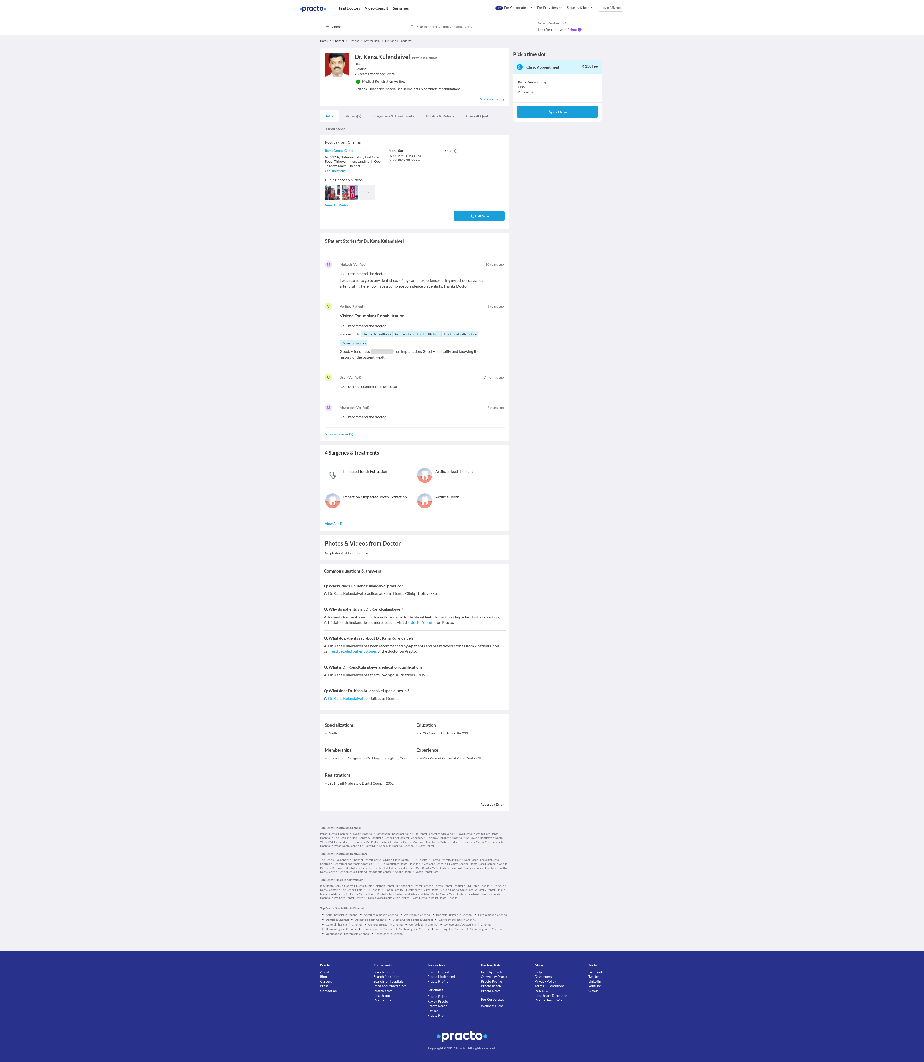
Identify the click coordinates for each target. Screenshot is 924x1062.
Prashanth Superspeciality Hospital (472, 868)
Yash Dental (447, 842)
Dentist (333, 733)
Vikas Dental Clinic (435, 890)
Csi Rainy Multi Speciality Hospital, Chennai (387, 846)
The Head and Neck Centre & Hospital (357, 838)
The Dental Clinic (351, 890)
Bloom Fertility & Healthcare (402, 890)
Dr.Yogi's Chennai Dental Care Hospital (471, 864)
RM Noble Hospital (478, 886)
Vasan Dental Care (345, 846)
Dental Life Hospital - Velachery (403, 838)
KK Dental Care (355, 894)
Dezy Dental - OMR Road (413, 868)
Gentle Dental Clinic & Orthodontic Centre (364, 872)
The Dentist (355, 842)
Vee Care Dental (434, 864)
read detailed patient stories (353, 651)
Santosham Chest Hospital (392, 834)
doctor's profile (423, 622)
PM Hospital (420, 860)
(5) (353, 116)
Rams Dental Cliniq (339, 150)
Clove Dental (464, 834)
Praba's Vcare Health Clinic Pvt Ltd (387, 898)
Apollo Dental (403, 872)
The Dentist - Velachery (334, 860)
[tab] (329, 116)
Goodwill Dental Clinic (358, 886)
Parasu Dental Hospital (334, 834)
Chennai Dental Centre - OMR (371, 860)
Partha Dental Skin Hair (446, 860)
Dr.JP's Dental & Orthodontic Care (387, 842)
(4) (333, 523)
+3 (367, 192)
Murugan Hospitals (424, 842)
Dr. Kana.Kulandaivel (345, 698)
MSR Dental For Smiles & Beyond (432, 834)
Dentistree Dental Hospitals (403, 864)
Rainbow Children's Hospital (444, 838)
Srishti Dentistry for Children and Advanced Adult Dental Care (407, 894)
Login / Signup (611, 8)
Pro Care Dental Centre (348, 898)
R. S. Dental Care (330, 886)
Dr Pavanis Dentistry (479, 838)
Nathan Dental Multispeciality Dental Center (403, 886)
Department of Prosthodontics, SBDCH (358, 864)
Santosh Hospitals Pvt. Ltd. (377, 868)
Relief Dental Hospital (444, 898)
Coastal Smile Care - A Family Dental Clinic (476, 890)
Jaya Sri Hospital (362, 834)
